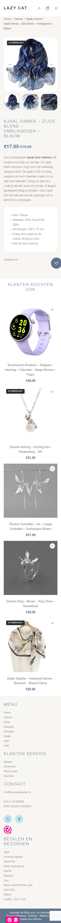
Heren (7, 722)
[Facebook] (19, 819)
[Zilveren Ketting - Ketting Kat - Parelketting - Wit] (30, 414)
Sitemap (32, 915)
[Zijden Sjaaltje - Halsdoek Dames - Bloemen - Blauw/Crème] (30, 645)
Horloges (9, 732)
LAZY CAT (15, 8)
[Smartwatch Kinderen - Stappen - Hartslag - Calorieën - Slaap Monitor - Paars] (30, 332)
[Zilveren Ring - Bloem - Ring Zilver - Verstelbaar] (30, 568)
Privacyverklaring (16, 915)
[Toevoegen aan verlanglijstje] (52, 309)
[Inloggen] (39, 8)
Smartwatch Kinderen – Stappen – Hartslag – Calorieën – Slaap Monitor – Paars (30, 369)
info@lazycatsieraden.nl (17, 792)
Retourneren (11, 771)
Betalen (8, 762)
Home (7, 713)
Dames (8, 717)
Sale (6, 746)
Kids (6, 741)
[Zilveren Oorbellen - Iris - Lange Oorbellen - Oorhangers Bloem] (30, 491)
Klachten (9, 776)
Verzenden (10, 767)
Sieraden (9, 727)
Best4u (37, 919)
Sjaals (7, 736)
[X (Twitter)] (8, 819)
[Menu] (56, 8)
